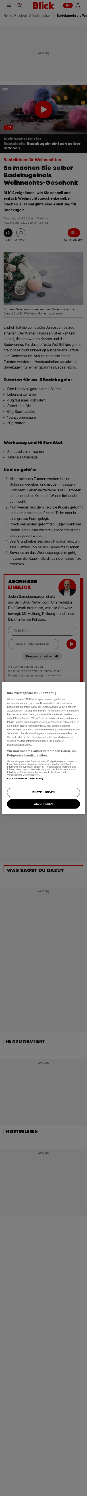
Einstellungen (43, 792)
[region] (43, 748)
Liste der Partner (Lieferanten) (25, 778)
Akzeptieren (43, 803)
